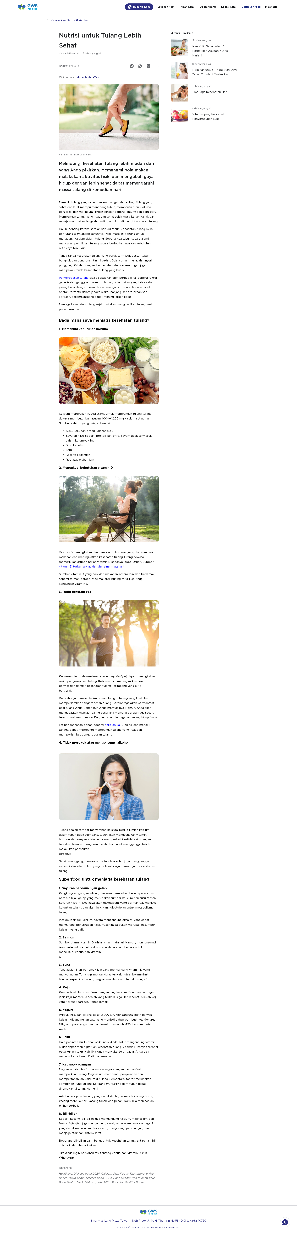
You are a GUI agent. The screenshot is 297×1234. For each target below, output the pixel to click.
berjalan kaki (113, 725)
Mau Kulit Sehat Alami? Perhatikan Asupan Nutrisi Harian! (210, 51)
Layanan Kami (166, 7)
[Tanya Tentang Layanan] (285, 1222)
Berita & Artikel (251, 7)
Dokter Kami (208, 7)
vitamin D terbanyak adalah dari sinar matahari (91, 566)
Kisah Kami (187, 7)
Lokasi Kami (228, 7)
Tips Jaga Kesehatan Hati (209, 92)
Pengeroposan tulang (74, 277)
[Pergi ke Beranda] (28, 7)
